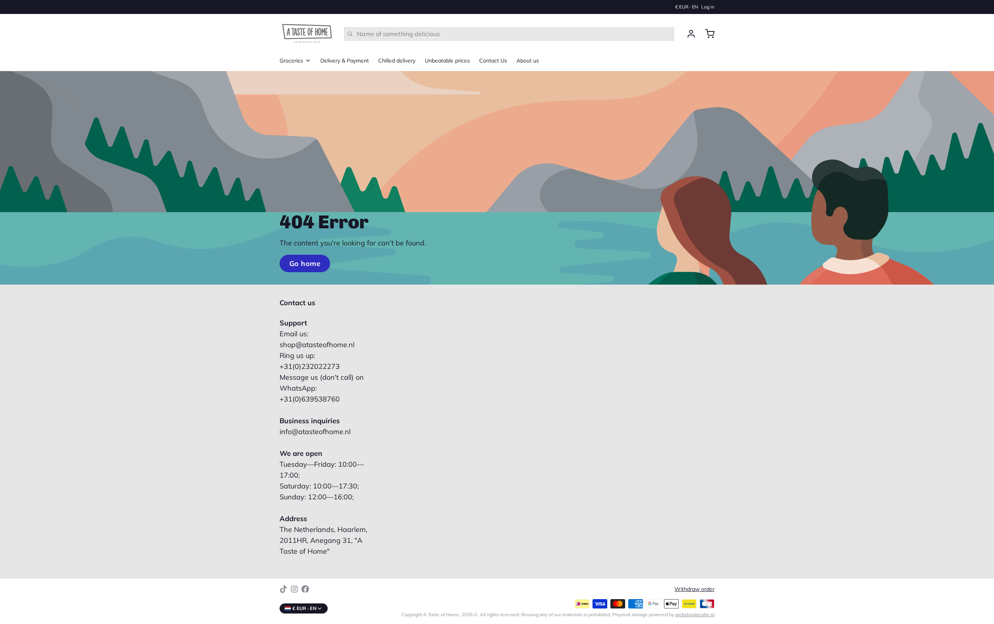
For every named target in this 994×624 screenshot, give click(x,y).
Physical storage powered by (663, 614)
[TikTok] (283, 589)
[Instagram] (294, 589)
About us (527, 60)
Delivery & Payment (344, 60)
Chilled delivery (396, 60)
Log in (707, 7)
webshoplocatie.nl (694, 614)
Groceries (291, 60)
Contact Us (493, 60)
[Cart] (706, 33)
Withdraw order (694, 589)
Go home (304, 263)
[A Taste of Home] (307, 33)
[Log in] (688, 33)
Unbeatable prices (447, 60)
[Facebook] (305, 589)
